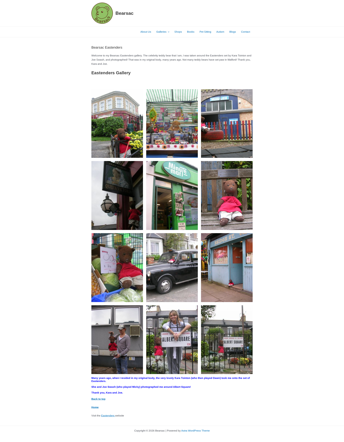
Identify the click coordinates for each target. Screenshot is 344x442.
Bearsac (124, 13)
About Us (145, 31)
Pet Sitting (205, 31)
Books (190, 31)
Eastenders (108, 415)
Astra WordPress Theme (195, 430)
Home (95, 407)
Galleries (161, 31)
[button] (167, 31)
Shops (178, 31)
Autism (220, 31)
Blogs (232, 31)
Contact (245, 31)
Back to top (98, 399)
